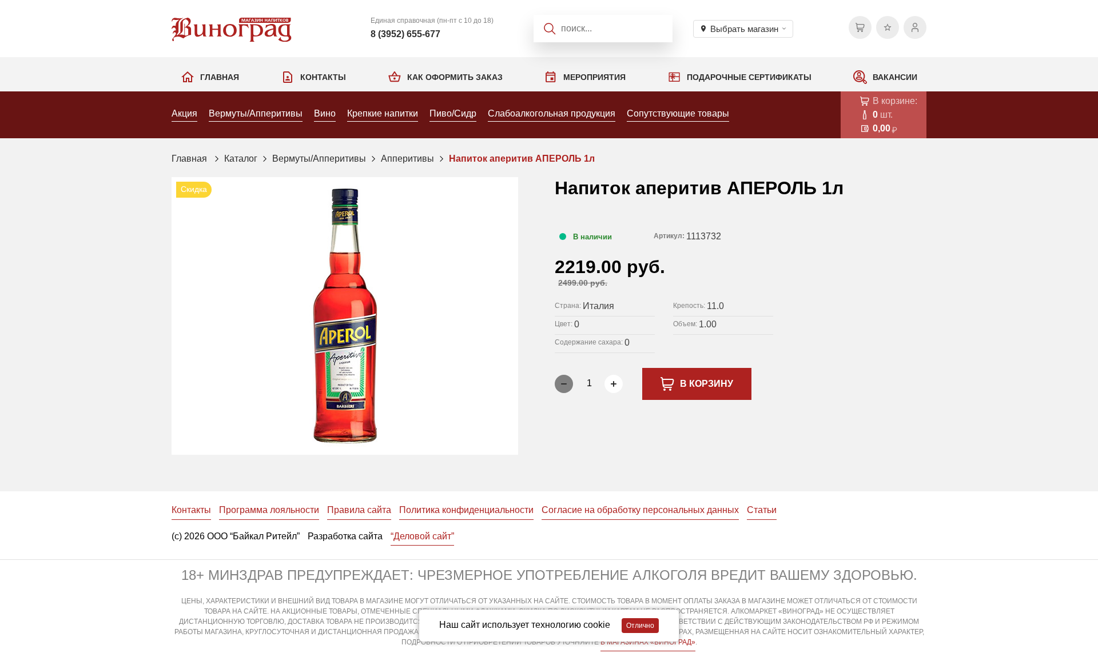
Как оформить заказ (455, 77)
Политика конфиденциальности (466, 510)
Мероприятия (594, 77)
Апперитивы (407, 158)
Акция (184, 113)
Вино (325, 113)
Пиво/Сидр (452, 113)
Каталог (240, 158)
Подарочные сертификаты (749, 77)
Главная (219, 77)
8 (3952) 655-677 (405, 34)
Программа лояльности (269, 510)
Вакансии (895, 77)
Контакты (323, 77)
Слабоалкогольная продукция (551, 113)
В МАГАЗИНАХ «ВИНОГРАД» (647, 642)
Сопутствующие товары (678, 113)
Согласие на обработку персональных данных (640, 510)
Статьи (762, 510)
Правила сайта (359, 510)
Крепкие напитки (382, 113)
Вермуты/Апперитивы (256, 113)
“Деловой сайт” (422, 536)
